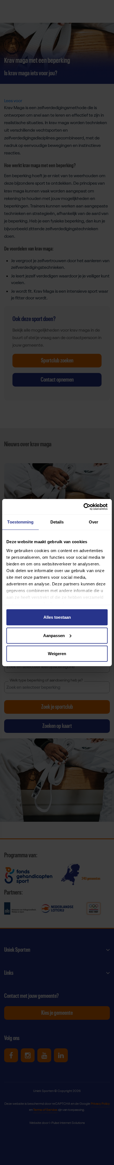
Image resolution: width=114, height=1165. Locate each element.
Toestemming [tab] (20, 522)
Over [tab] (93, 522)
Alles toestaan (57, 617)
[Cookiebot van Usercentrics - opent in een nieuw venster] (83, 506)
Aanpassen (54, 635)
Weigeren (57, 653)
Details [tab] (57, 522)
